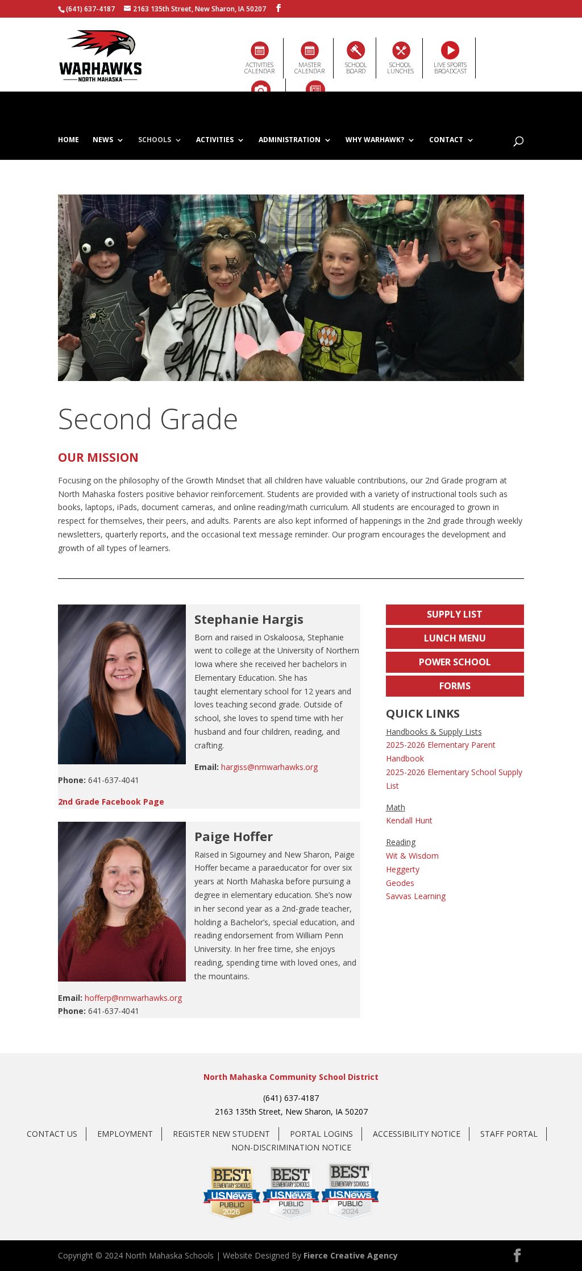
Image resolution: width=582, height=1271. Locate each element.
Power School (455, 662)
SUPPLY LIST (455, 614)
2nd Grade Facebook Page (111, 801)
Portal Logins (321, 1133)
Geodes (400, 882)
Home (68, 140)
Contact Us (52, 1133)
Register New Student (221, 1133)
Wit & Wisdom (412, 855)
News (103, 140)
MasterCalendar (309, 67)
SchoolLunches (400, 67)
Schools (154, 140)
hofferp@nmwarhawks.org (133, 997)
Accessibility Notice (416, 1133)
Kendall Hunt (409, 820)
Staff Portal (509, 1133)
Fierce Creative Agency (351, 1255)
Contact (446, 140)
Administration (290, 140)
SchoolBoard (356, 67)
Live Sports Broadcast (450, 67)
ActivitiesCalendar (259, 67)
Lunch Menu (455, 638)
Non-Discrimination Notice (291, 1147)
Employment (125, 1133)
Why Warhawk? (375, 140)
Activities (215, 140)
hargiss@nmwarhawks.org (269, 766)
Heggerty (402, 869)
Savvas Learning (416, 896)
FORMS (455, 686)
